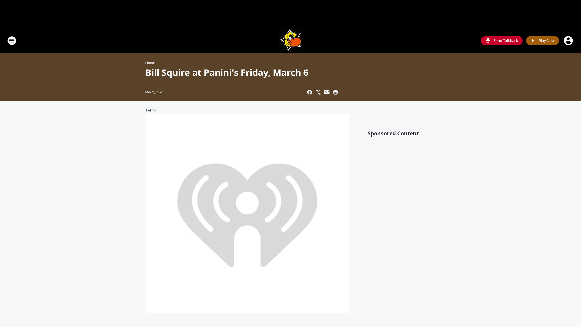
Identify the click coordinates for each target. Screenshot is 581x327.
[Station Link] (290, 40)
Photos (150, 63)
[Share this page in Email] (327, 92)
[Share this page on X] (318, 92)
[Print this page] (335, 92)
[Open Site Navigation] (11, 40)
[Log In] (569, 40)
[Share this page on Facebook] (309, 92)
